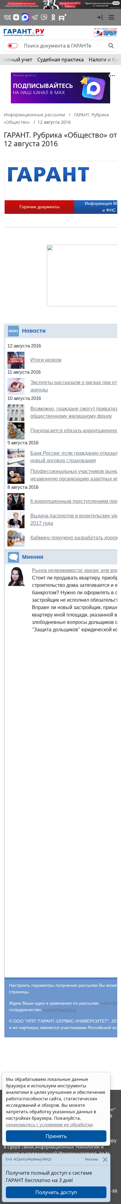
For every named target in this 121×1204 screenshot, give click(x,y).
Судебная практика (60, 59)
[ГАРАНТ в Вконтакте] (7, 17)
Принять (56, 1136)
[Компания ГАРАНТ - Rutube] (62, 17)
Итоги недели (45, 360)
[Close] (105, 1159)
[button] (99, 17)
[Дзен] (16, 17)
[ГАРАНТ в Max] (25, 17)
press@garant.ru (60, 1009)
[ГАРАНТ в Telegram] (34, 17)
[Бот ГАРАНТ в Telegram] (44, 17)
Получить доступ (56, 1192)
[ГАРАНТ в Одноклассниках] (53, 17)
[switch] (13, 45)
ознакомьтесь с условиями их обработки (49, 1124)
